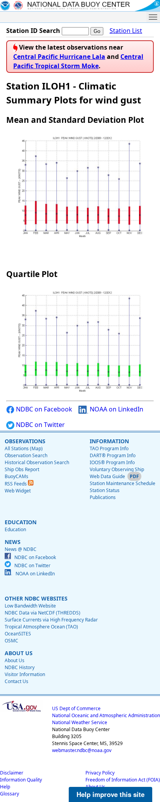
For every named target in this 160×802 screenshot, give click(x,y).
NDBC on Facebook (43, 409)
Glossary (9, 793)
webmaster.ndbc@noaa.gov (81, 750)
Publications (103, 497)
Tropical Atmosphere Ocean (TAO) (41, 626)
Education (15, 529)
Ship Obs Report (22, 469)
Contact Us (16, 681)
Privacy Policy (100, 772)
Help (5, 786)
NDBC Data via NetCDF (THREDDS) (42, 612)
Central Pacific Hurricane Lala (59, 56)
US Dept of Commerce (76, 708)
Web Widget (18, 490)
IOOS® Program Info (112, 462)
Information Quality (21, 779)
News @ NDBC (21, 549)
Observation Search (26, 455)
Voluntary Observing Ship (117, 469)
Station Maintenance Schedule (122, 483)
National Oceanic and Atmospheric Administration (106, 715)
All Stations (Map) (24, 448)
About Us (14, 660)
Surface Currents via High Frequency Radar (51, 619)
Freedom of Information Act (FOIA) (122, 779)
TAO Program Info (109, 448)
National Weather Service (79, 722)
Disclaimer (11, 772)
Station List (126, 30)
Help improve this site (110, 794)
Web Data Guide (107, 476)
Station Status (105, 490)
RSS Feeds (16, 483)
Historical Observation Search (37, 462)
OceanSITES (18, 633)
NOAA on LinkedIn (115, 409)
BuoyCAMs (16, 476)
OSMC (11, 640)
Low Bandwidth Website (30, 605)
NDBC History (20, 667)
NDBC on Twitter (39, 424)
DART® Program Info (113, 455)
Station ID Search (33, 30)
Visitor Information (25, 674)
